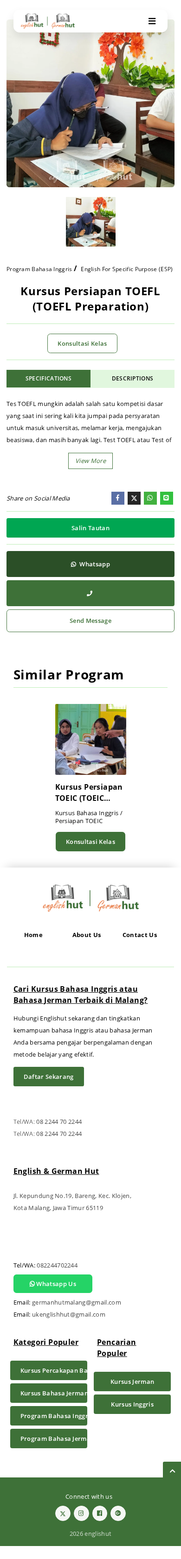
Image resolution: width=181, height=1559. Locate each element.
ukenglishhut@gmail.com (68, 1314)
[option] (90, 103)
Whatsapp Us (55, 1284)
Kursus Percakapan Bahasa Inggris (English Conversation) (53, 1370)
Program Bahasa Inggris (39, 269)
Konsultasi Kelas (82, 343)
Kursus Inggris (132, 1404)
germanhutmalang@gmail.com (76, 1302)
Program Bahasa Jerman (53, 1438)
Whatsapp (94, 564)
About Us (86, 935)
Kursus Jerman (132, 1381)
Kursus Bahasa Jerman (53, 1393)
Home (33, 935)
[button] (90, 461)
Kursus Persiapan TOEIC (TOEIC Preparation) (89, 793)
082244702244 (57, 1265)
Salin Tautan (90, 528)
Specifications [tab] (48, 378)
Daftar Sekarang (49, 1076)
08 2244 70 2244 (59, 1121)
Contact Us (140, 935)
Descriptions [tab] (133, 378)
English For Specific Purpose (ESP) (127, 269)
